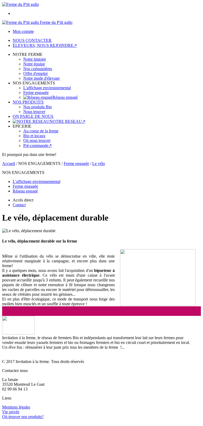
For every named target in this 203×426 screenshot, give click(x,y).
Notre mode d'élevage (41, 78)
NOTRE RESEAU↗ (67, 121)
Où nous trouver (36, 140)
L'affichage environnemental (47, 88)
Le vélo (98, 163)
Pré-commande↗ (37, 145)
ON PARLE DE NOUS (33, 116)
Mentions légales (16, 407)
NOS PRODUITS (28, 102)
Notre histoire (34, 59)
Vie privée (10, 412)
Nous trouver (34, 111)
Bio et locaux (34, 135)
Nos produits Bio (37, 107)
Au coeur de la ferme (40, 131)
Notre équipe (34, 64)
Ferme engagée (36, 92)
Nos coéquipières (37, 68)
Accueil (8, 163)
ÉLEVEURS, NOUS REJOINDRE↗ (45, 45)
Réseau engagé (65, 97)
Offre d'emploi (35, 73)
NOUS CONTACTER (32, 40)
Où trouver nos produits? (23, 416)
